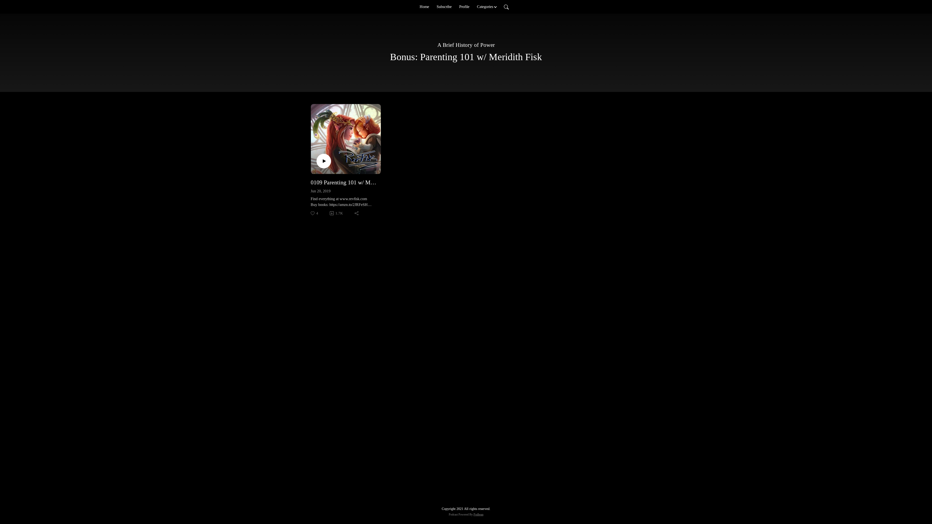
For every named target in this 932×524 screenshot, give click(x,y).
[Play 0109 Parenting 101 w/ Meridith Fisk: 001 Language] (323, 161)
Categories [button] (485, 7)
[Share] (357, 213)
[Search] (506, 7)
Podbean (478, 514)
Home (424, 7)
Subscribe (444, 7)
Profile (464, 7)
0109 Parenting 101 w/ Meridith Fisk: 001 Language (344, 182)
